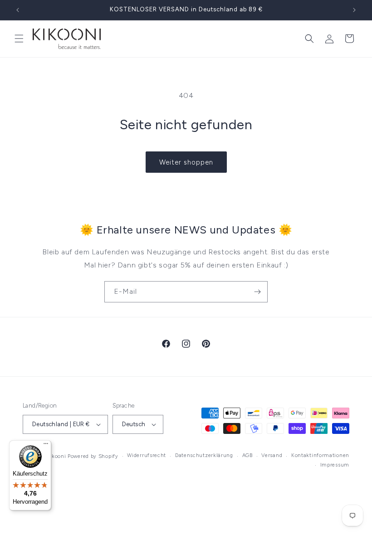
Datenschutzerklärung (204, 455)
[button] (19, 39)
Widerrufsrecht (146, 455)
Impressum (334, 465)
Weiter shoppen (186, 162)
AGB (247, 455)
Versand (271, 455)
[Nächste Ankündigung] (354, 10)
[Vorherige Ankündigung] (18, 10)
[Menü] (45, 445)
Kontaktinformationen (320, 455)
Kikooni (56, 456)
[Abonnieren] (257, 291)
